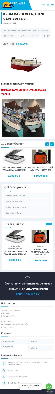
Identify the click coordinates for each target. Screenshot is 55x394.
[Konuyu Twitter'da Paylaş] (48, 36)
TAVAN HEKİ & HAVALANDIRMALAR (15, 247)
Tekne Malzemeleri (24, 30)
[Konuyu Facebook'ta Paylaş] (44, 36)
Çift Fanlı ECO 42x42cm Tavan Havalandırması (14, 168)
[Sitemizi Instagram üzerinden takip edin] (15, 383)
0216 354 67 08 (27, 293)
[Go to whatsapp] (49, 386)
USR (14, 23)
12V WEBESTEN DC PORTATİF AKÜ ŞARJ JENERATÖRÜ (41, 168)
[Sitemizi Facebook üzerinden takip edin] (9, 383)
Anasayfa (7, 23)
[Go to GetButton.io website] (49, 391)
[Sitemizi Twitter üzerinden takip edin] (12, 383)
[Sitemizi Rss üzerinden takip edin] (19, 383)
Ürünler (13, 30)
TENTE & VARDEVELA (40, 30)
